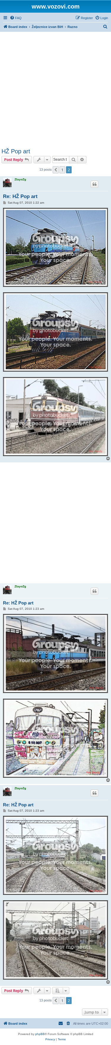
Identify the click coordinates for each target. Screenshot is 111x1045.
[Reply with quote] (94, 184)
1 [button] (62, 169)
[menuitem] (16, 17)
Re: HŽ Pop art (20, 196)
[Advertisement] (55, 90)
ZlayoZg (20, 179)
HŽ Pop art (15, 151)
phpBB (40, 1034)
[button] (56, 169)
